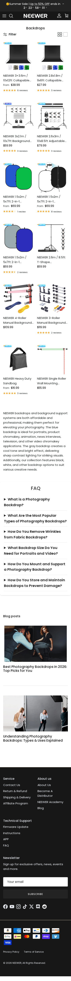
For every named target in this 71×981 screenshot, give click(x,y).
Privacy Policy (11, 951)
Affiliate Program (15, 803)
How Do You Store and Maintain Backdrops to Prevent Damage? (34, 583)
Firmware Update (15, 827)
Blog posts (11, 616)
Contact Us (11, 785)
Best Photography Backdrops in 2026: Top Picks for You (35, 668)
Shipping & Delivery (17, 797)
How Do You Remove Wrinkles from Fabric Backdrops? (32, 534)
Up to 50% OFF (40, 4)
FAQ (6, 845)
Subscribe (35, 894)
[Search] (13, 16)
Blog (40, 808)
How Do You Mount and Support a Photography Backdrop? (34, 566)
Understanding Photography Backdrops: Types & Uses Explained (33, 738)
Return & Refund (15, 791)
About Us (44, 785)
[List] (65, 34)
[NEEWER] (35, 16)
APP (6, 839)
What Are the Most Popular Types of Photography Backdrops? (35, 518)
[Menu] (4, 16)
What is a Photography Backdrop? (27, 502)
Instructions (11, 833)
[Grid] (59, 34)
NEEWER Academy (50, 802)
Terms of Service (34, 951)
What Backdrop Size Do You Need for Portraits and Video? (31, 550)
